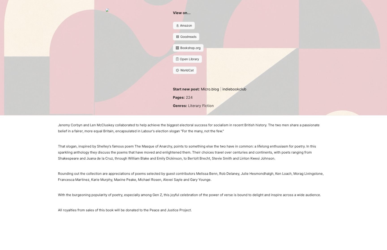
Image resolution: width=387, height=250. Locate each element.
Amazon (185, 25)
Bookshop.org (190, 48)
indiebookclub (234, 89)
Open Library (189, 59)
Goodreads (187, 36)
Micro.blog (210, 89)
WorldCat (186, 70)
